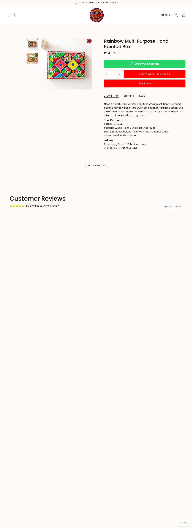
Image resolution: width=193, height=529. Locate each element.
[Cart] (183, 15)
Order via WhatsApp (147, 64)
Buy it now (145, 83)
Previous (41, 64)
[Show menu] (9, 15)
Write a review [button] (173, 206)
